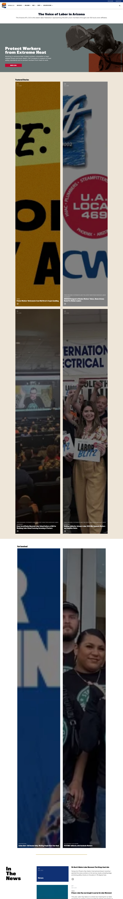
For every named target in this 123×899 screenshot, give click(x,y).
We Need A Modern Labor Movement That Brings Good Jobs (90, 867)
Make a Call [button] (13, 65)
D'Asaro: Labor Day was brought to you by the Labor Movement (91, 893)
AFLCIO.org (110, 1)
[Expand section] (23, 5)
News (33, 5)
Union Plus (118, 1)
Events (38, 5)
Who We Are (19, 5)
